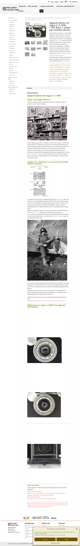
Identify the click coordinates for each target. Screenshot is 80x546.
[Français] (66, 2)
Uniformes (12, 75)
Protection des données (28, 534)
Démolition (12, 41)
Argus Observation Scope (34, 154)
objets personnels (65, 61)
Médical (11, 55)
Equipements (12, 44)
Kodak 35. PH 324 (35, 212)
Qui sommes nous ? (29, 525)
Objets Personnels (14, 57)
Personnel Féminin (14, 60)
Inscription (44, 525)
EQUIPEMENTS (59, 81)
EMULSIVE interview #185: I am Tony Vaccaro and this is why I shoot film (46, 301)
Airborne (11, 22)
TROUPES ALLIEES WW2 (46, 6)
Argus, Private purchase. (33, 497)
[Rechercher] (41, 11)
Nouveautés (61, 525)
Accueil (26, 18)
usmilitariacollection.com (55, 66)
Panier (62, 2)
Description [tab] (29, 88)
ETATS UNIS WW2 (32, 6)
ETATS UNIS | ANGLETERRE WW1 (65, 6)
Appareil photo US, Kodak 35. (34, 491)
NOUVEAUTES (22, 6)
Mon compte (55, 2)
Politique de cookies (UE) (29, 537)
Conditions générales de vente (30, 531)
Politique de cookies (55, 543)
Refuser (67, 539)
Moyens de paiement (30, 527)
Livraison (27, 529)
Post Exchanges (58, 216)
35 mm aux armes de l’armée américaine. (41, 499)
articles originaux (55, 309)
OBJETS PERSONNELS (49, 18)
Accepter (45, 539)
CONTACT (21, 11)
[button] (77, 529)
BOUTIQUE (31, 18)
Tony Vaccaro (58, 40)
